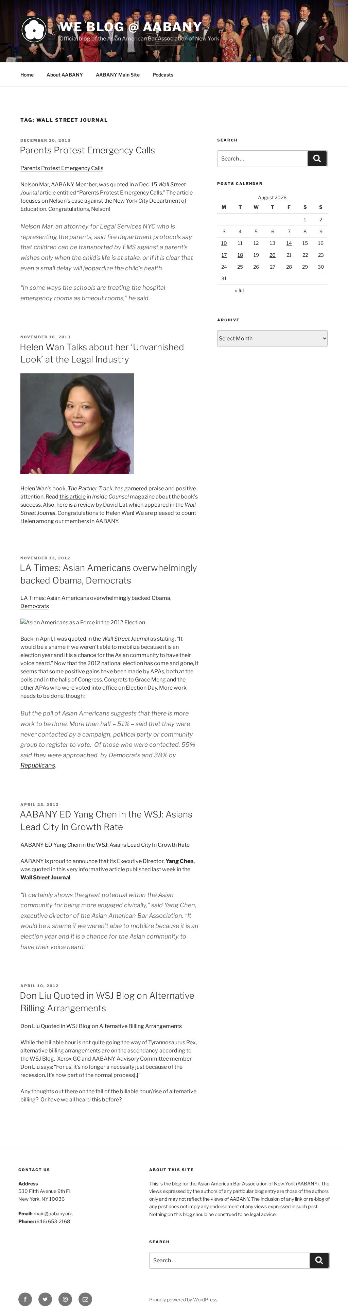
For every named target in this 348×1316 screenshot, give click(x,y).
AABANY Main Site (118, 75)
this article (72, 496)
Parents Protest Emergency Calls (87, 150)
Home (27, 75)
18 (240, 255)
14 (289, 243)
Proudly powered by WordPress (183, 1299)
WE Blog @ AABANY (131, 26)
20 (272, 255)
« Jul (239, 290)
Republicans (37, 765)
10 (224, 243)
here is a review (75, 505)
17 (224, 255)
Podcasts (163, 75)
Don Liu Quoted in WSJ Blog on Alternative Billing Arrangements (101, 1026)
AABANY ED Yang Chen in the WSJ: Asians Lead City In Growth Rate (105, 845)
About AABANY (65, 75)
